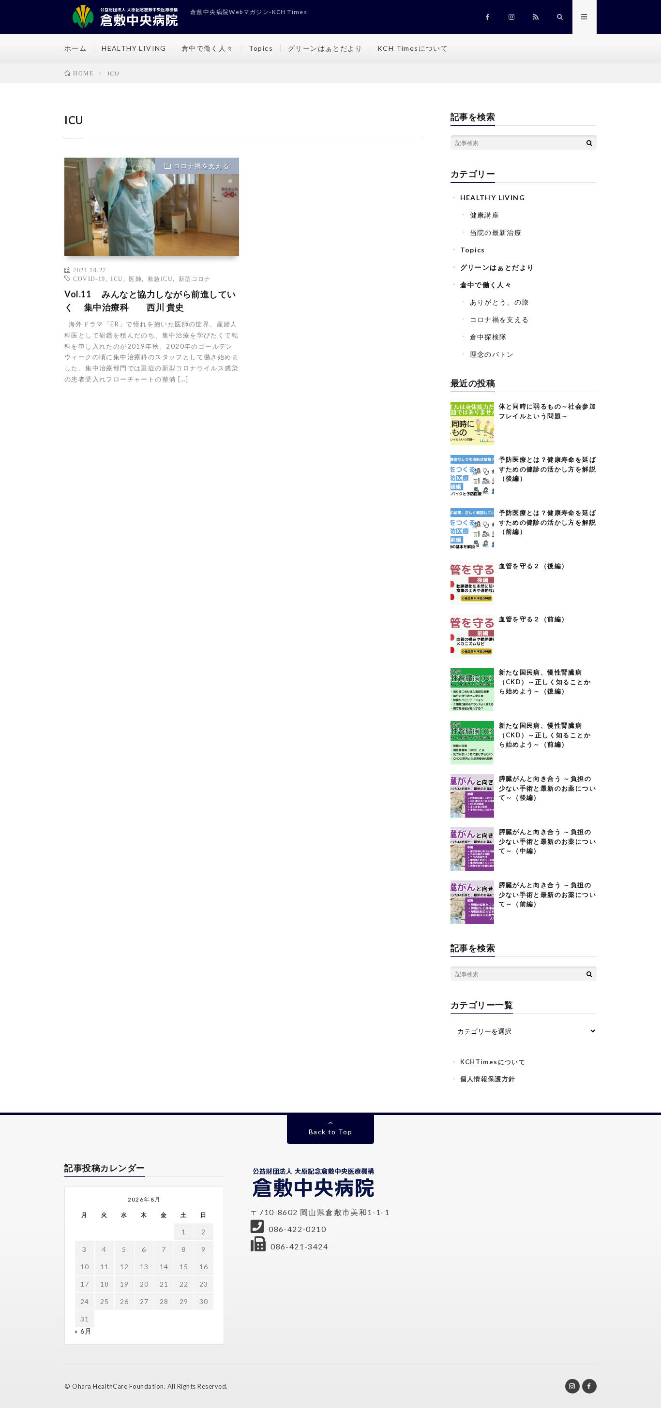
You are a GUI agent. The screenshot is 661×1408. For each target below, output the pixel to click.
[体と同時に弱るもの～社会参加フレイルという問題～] (472, 423)
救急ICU (160, 278)
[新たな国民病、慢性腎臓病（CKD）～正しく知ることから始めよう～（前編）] (472, 742)
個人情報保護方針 (488, 1079)
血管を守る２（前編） (534, 619)
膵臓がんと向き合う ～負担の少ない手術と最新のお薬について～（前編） (548, 894)
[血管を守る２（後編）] (472, 583)
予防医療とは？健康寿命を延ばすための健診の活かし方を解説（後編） (548, 468)
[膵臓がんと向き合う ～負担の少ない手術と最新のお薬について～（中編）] (472, 849)
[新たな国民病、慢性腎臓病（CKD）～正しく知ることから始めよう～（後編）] (472, 689)
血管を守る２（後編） (534, 566)
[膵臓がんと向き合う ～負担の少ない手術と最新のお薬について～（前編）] (472, 902)
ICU (117, 278)
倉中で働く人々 (207, 48)
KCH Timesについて (412, 48)
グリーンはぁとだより (325, 48)
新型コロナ (195, 278)
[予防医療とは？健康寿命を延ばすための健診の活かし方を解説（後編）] (472, 477)
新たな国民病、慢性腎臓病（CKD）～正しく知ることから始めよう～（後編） (545, 681)
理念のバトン (492, 354)
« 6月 (83, 1331)
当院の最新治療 (496, 232)
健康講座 (485, 215)
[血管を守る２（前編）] (472, 636)
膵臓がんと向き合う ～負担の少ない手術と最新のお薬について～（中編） (548, 841)
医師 (135, 278)
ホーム (75, 48)
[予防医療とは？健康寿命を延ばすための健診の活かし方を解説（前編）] (472, 530)
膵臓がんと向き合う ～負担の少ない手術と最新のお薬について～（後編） (548, 788)
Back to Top (330, 1132)
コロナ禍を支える (201, 166)
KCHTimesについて (493, 1062)
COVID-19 (89, 278)
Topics (261, 48)
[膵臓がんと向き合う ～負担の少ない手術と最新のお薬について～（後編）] (472, 796)
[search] (589, 142)
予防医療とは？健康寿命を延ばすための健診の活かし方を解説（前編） (548, 522)
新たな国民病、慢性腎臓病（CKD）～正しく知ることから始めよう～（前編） (545, 734)
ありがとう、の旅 (499, 302)
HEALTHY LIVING (134, 48)
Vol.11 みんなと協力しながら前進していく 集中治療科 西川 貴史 (150, 300)
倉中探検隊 (488, 337)
